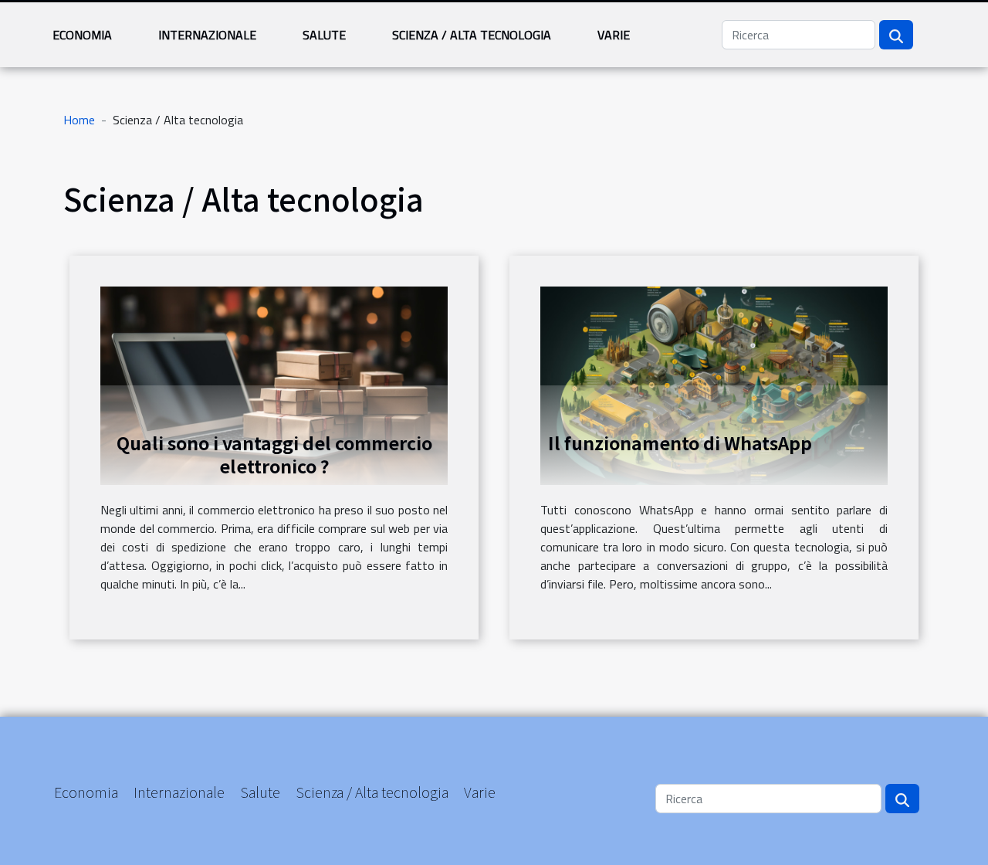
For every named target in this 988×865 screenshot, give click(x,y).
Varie (613, 34)
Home (79, 119)
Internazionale (207, 34)
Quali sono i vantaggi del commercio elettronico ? (274, 454)
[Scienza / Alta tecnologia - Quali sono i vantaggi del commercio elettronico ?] (274, 384)
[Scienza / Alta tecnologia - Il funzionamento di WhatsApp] (714, 384)
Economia (82, 34)
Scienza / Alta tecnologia (471, 34)
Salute (324, 34)
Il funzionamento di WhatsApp (680, 442)
